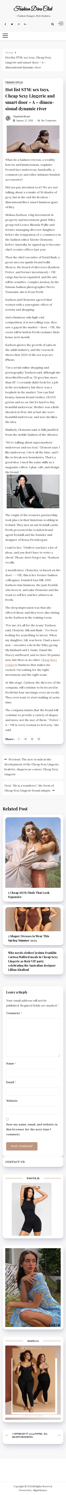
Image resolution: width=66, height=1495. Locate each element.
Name (11, 1063)
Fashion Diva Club (33, 9)
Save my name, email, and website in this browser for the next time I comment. (32, 1129)
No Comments (48, 120)
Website (12, 1100)
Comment (14, 1013)
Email (11, 1082)
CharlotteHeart (21, 116)
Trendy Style (14, 82)
